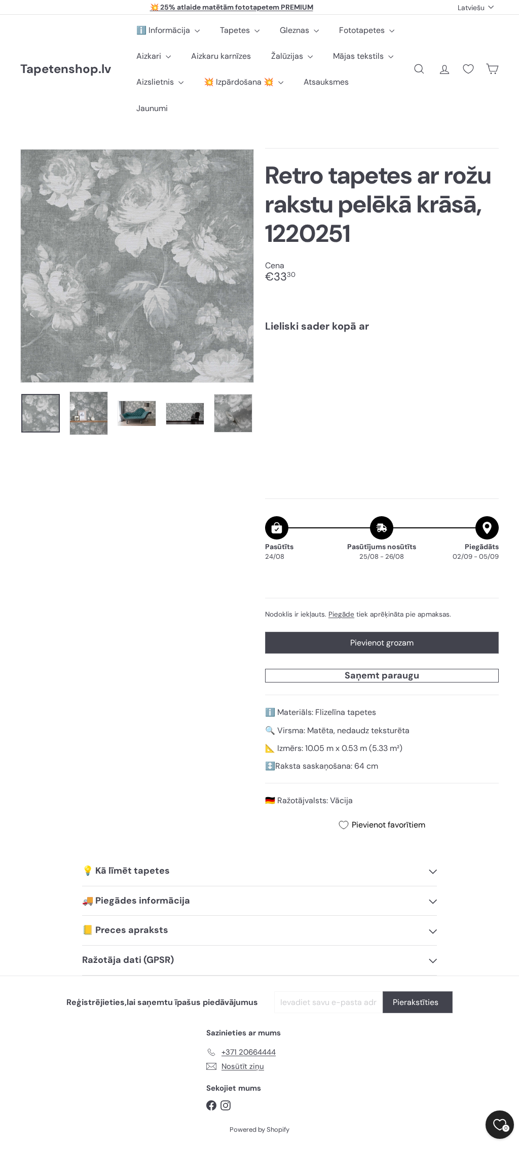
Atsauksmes (326, 82)
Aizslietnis (156, 82)
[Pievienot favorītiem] (485, 360)
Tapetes (236, 30)
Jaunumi (152, 108)
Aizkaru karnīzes (221, 56)
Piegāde (341, 614)
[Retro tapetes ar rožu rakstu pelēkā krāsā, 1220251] (382, 375)
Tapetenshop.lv (65, 69)
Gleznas (295, 30)
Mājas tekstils (359, 56)
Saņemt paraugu (382, 675)
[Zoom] (137, 266)
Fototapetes (363, 30)
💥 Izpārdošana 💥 (240, 82)
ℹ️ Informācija (164, 30)
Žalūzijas (288, 56)
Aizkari (149, 56)
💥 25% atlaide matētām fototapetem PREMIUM (231, 7)
